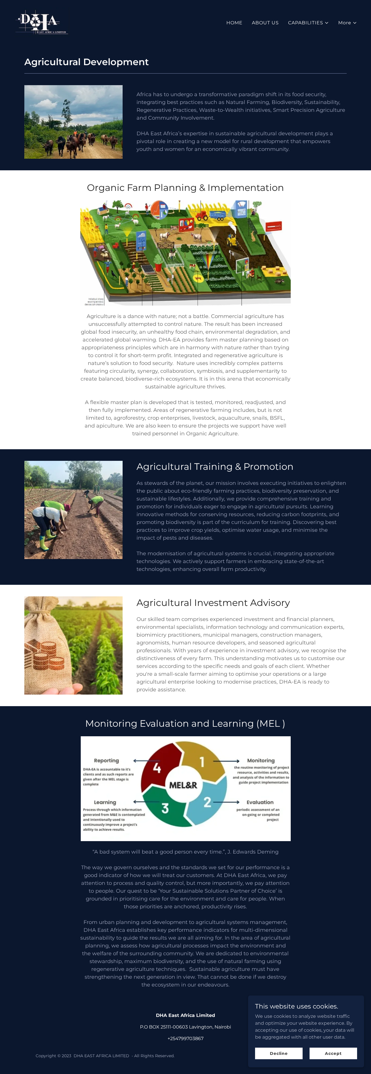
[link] (42, 21)
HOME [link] (234, 22)
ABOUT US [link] (265, 22)
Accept (333, 1053)
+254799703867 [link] (185, 1038)
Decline (279, 1053)
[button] (308, 22)
